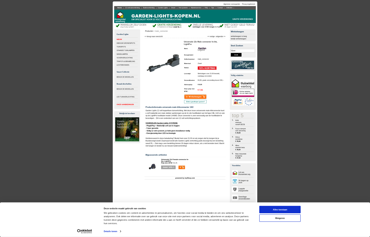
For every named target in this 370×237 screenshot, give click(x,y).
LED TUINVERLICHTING (126, 97)
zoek (236, 55)
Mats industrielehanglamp (240, 156)
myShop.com (190, 178)
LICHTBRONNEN (123, 65)
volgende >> (220, 36)
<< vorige (211, 36)
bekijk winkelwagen (238, 39)
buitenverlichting (179, 146)
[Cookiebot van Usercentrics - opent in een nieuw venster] (84, 231)
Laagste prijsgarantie (243, 190)
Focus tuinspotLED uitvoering (240, 131)
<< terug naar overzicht (154, 36)
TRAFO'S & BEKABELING (126, 61)
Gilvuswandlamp (238, 139)
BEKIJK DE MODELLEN (125, 77)
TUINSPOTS (121, 47)
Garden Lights (183, 141)
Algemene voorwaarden (231, 4)
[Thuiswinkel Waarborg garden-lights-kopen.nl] (243, 87)
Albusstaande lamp (240, 147)
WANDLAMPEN (122, 54)
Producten (149, 31)
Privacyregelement (248, 4)
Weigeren (280, 218)
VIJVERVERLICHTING (125, 58)
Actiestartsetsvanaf (240, 122)
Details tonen (110, 231)
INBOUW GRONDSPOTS (126, 43)
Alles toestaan (280, 209)
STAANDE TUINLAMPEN (125, 50)
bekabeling (168, 138)
